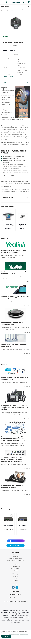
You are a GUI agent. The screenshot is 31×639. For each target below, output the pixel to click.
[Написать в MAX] (15, 541)
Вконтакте (13, 587)
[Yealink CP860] (15, 23)
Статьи (15, 578)
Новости (15, 576)
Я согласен (6, 636)
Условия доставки (15, 568)
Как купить (15, 564)
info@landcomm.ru (16, 598)
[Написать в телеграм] (15, 546)
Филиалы (15, 554)
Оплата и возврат (15, 566)
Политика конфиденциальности (15, 560)
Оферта (16, 570)
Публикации (15, 574)
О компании (15, 552)
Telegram (17, 587)
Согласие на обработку (15, 558)
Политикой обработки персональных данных (18, 634)
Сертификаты (15, 556)
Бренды (15, 580)
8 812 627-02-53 (16, 594)
